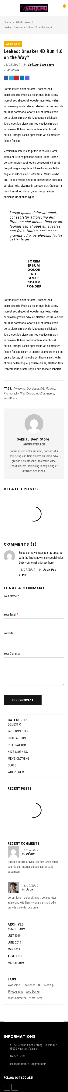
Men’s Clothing (18, 758)
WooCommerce (45, 393)
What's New (23, 22)
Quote (12, 765)
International (18, 745)
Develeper (33, 388)
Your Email (11, 614)
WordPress (10, 398)
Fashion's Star (18, 731)
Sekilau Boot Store (41, 64)
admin (30, 853)
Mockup (50, 388)
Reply (22, 575)
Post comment (22, 700)
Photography (11, 393)
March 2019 (16, 963)
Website (8, 633)
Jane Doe (49, 569)
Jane (29, 889)
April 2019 (15, 956)
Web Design (27, 393)
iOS (42, 388)
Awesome (20, 388)
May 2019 (14, 949)
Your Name (11, 596)
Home (7, 22)
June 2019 (14, 942)
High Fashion (17, 738)
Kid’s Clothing (18, 752)
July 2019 (14, 935)
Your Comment (12, 653)
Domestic (14, 724)
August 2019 (16, 929)
